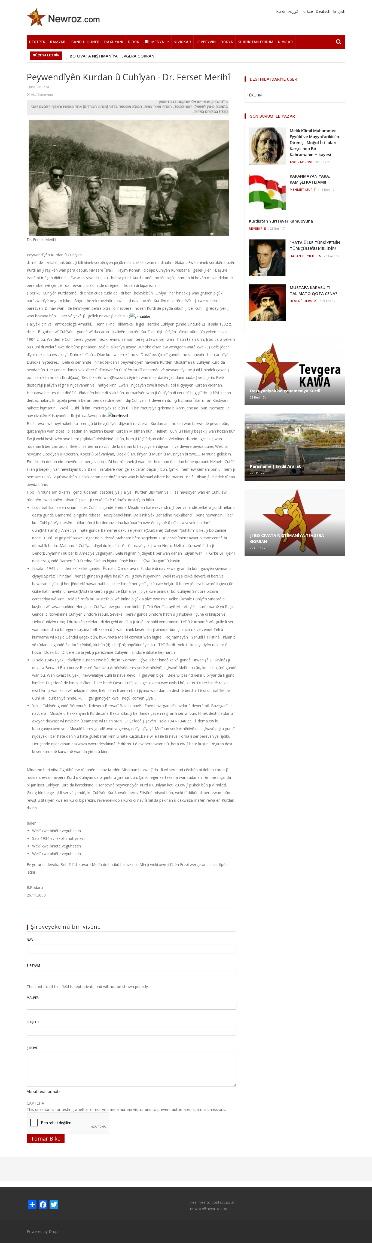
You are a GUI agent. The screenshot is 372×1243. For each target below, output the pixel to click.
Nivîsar (285, 42)
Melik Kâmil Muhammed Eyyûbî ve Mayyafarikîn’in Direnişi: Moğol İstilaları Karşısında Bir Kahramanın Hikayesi (314, 142)
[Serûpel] (63, 17)
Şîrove (32, 1048)
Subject (33, 1022)
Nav (30, 939)
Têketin (254, 95)
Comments (45, 94)
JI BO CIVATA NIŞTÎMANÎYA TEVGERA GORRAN (110, 56)
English (339, 11)
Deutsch (323, 11)
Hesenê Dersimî (304, 301)
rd (47, 87)
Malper (33, 997)
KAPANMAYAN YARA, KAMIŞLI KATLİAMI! (310, 179)
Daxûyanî (113, 42)
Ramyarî (58, 42)
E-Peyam (33, 965)
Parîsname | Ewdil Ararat (275, 466)
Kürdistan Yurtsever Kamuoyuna (281, 221)
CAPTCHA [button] (35, 1103)
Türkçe (307, 11)
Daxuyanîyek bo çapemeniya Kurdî (285, 390)
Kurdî (280, 11)
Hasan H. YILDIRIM (306, 256)
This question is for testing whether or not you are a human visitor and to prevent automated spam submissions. (126, 1106)
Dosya (227, 42)
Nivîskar (182, 42)
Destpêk (37, 42)
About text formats (43, 1091)
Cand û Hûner (85, 42)
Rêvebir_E (257, 228)
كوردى (293, 11)
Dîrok (133, 42)
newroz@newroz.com (209, 1208)
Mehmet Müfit (303, 190)
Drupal (54, 1231)
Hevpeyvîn (206, 42)
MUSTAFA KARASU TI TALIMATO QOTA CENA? (313, 290)
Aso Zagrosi (301, 162)
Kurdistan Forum (255, 42)
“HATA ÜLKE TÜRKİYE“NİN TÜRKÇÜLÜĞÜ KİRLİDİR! (315, 245)
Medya (157, 42)
